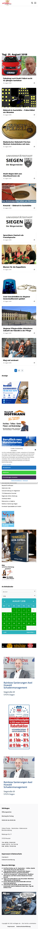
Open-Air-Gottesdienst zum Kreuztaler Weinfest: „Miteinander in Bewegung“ (19, 879)
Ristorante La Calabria (8, 501)
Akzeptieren (7, 467)
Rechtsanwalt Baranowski (9, 483)
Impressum (25, 480)
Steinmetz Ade (6, 488)
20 (4, 623)
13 (4, 619)
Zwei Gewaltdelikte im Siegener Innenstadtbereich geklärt (16, 298)
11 (28, 614)
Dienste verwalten (7, 464)
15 (14, 619)
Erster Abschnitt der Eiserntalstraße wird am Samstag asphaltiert (17, 882)
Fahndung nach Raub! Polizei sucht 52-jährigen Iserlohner (17, 79)
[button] (35, 449)
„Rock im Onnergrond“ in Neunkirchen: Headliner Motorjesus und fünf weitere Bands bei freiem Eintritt (18, 875)
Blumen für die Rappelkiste (14, 267)
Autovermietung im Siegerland (11, 490)
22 (14, 623)
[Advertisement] (19, 29)
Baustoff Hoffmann (7, 485)
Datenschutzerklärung (16, 480)
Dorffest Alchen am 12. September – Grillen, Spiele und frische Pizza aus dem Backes (19, 868)
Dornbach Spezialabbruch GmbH (11, 506)
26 (33, 623)
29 (14, 628)
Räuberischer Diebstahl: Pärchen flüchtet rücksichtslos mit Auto (16, 143)
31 (23, 628)
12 (33, 614)
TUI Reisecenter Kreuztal (9, 493)
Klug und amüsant (10, 360)
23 (19, 623)
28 (9, 628)
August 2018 (19, 601)
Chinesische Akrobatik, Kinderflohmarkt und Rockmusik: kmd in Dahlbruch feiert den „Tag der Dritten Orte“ (19, 886)
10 (24, 614)
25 (29, 623)
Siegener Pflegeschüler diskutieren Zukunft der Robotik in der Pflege (17, 329)
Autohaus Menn (6, 498)
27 (4, 628)
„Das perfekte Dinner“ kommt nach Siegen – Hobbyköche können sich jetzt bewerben (17, 871)
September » (31, 632)
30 (19, 628)
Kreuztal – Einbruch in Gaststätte (17, 205)
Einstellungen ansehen (10, 477)
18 (28, 619)
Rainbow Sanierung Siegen (9, 503)
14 (9, 619)
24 (24, 623)
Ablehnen (6, 472)
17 (23, 619)
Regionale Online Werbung (9, 496)
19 (33, 619)
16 (19, 619)
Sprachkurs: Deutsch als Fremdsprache (13, 236)
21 (9, 623)
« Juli (4, 632)
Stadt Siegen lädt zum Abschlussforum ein (12, 175)
